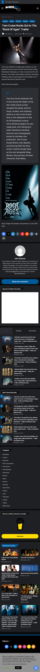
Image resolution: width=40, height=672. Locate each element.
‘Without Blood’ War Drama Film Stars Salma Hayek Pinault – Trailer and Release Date (25, 371)
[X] (8, 234)
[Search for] (38, 9)
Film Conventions (8, 463)
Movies (10, 17)
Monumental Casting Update (29, 573)
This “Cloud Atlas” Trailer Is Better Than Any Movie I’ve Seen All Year (10, 595)
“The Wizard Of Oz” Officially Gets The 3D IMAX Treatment (29, 597)
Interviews (6, 472)
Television (6, 497)
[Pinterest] (22, 234)
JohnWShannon (20, 273)
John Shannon (8, 34)
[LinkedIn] (13, 234)
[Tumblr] (18, 234)
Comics (5, 457)
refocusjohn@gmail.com (12, 271)
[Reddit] (27, 234)
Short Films (6, 487)
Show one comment (20, 282)
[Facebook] (4, 234)
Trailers (25, 21)
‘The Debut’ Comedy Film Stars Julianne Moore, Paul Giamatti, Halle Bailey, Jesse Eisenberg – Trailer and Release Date (26, 419)
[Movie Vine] (12, 8)
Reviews (5, 484)
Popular (18, 331)
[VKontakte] (32, 234)
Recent (6, 331)
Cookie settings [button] (8, 668)
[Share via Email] (36, 234)
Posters (18, 21)
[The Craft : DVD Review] (29, 552)
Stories (5, 491)
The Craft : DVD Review (27, 557)
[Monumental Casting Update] (29, 568)
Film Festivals (7, 469)
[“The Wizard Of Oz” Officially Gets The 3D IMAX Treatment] (29, 589)
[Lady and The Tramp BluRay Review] (10, 552)
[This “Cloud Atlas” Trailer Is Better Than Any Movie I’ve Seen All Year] (10, 588)
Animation (6, 454)
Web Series (6, 506)
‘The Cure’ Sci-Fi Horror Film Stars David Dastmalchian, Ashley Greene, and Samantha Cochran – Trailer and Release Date (29, 620)
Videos (32, 21)
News (11, 21)
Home (5, 17)
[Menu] (2, 9)
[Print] (4, 238)
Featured (5, 460)
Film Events (6, 466)
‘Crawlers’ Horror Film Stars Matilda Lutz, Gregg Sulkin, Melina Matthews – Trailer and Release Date (25, 381)
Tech (4, 494)
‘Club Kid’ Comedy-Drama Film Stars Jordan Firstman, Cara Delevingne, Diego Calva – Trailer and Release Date (25, 339)
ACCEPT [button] (18, 667)
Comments (32, 331)
